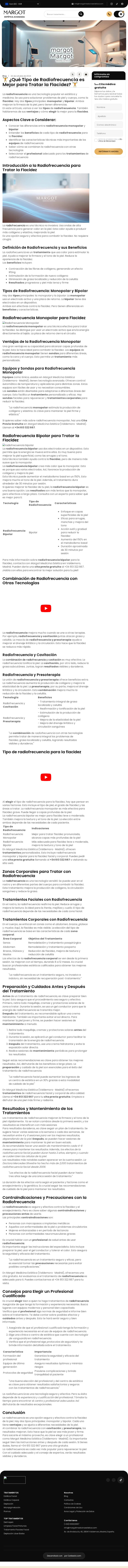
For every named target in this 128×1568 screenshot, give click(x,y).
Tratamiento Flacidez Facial (16, 1483)
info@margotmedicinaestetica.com (80, 1481)
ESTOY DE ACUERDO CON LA (110, 140)
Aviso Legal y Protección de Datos (79, 1464)
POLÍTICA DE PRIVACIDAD (110, 140)
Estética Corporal (11, 1453)
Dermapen (8, 1475)
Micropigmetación (12, 1460)
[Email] (86, 74)
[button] (119, 14)
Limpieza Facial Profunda (15, 1479)
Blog (4, 76)
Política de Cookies (72, 1457)
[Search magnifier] (81, 14)
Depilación (8, 1457)
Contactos (69, 1453)
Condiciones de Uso (73, 1460)
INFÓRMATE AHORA (108, 151)
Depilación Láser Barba (14, 1486)
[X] (72, 74)
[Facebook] (79, 74)
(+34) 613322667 (71, 1477)
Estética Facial (10, 1449)
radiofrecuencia (15, 178)
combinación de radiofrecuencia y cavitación (33, 612)
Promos (7, 1464)
